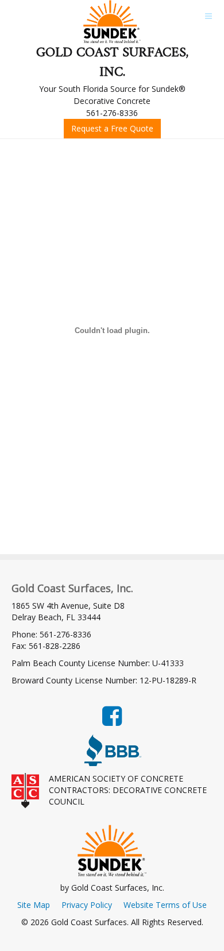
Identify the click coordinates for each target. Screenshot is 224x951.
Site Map (33, 904)
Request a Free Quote (112, 128)
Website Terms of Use (165, 904)
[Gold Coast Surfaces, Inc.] (112, 21)
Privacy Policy (86, 904)
